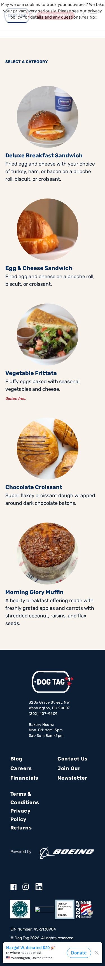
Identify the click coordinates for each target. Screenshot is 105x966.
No (92, 17)
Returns (21, 828)
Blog (16, 759)
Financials (24, 778)
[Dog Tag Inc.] (44, 909)
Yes (84, 17)
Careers (21, 768)
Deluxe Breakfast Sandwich (44, 155)
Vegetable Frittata (31, 373)
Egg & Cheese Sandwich (38, 268)
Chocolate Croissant (33, 487)
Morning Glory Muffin (34, 592)
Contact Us (72, 759)
